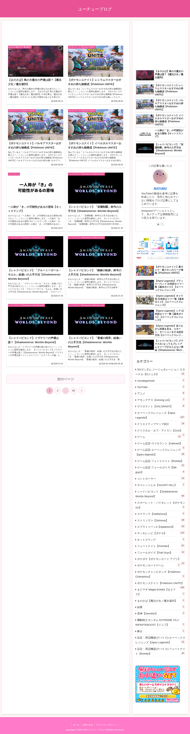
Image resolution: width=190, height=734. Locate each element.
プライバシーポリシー (106, 725)
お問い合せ (88, 725)
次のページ (65, 379)
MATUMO (160, 188)
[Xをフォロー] (162, 224)
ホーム (76, 725)
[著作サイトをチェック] (158, 224)
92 (73, 390)
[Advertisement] (65, 33)
